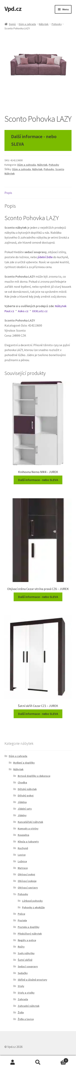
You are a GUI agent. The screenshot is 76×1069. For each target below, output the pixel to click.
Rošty (21, 946)
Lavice (22, 854)
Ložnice (22, 861)
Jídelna (22, 802)
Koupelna (23, 835)
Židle (21, 1012)
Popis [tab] (8, 193)
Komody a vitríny (28, 828)
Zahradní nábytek (28, 1006)
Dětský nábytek (27, 789)
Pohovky (57, 24)
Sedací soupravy (28, 966)
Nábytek (44, 24)
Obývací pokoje (27, 881)
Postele (22, 920)
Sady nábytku (26, 953)
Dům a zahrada (27, 24)
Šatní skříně (25, 960)
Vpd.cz (12, 9)
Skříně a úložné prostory (32, 979)
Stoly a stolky (26, 992)
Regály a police (27, 940)
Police (21, 914)
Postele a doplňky (28, 927)
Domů (12, 24)
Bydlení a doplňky (24, 762)
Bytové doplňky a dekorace (34, 776)
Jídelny (22, 815)
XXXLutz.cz (40, 311)
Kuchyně (23, 848)
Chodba (22, 782)
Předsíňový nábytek (30, 933)
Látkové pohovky (32, 901)
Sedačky (23, 973)
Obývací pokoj (26, 874)
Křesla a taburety (28, 841)
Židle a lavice (26, 1019)
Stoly (21, 986)
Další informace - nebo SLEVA (34, 140)
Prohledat (38, 1062)
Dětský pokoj (26, 795)
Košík (58, 1059)
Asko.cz (23, 311)
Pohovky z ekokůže (33, 907)
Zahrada (23, 999)
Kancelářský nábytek (30, 822)
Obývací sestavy (28, 887)
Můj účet (12, 1062)
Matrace (23, 868)
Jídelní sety (25, 808)
